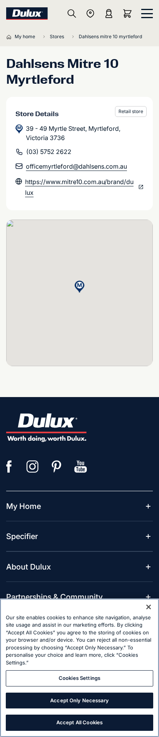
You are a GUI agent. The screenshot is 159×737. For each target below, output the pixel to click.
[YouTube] (80, 466)
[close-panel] (147, 13)
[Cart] (129, 13)
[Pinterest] (56, 466)
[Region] (90, 13)
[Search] (72, 13)
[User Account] (109, 13)
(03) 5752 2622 (48, 152)
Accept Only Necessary (79, 700)
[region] (79, 667)
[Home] (10, 36)
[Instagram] (32, 466)
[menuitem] (23, 506)
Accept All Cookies (79, 722)
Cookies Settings (79, 678)
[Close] (148, 606)
